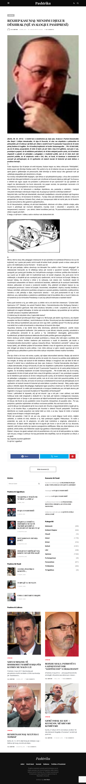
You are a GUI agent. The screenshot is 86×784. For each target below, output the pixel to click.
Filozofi (47, 534)
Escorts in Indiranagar (52, 483)
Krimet (47, 542)
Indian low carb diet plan (53, 512)
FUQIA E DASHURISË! (25, 511)
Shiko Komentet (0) (43, 469)
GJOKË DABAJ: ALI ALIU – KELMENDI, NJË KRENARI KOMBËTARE (58, 723)
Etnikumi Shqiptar (51, 530)
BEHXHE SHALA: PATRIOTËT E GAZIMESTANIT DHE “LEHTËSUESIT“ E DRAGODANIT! (61, 666)
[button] (8, 3)
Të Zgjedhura (49, 570)
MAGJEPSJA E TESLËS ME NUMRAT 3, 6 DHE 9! (27, 498)
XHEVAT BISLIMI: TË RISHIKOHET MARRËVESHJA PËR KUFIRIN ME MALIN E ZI (24, 664)
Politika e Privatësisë (58, 764)
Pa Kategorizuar (50, 558)
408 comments (30, 679)
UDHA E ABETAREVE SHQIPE (28, 595)
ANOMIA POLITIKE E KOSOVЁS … (25, 570)
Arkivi (22, 764)
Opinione (10, 15)
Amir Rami (47, 779)
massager (48, 490)
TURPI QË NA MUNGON (26, 583)
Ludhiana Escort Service (53, 502)
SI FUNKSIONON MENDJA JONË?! (27, 539)
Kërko (39, 484)
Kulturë (47, 546)
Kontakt (38, 764)
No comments (50, 29)
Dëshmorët (48, 526)
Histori (47, 538)
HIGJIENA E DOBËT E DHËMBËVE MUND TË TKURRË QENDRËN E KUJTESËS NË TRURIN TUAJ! (28, 525)
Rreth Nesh (30, 764)
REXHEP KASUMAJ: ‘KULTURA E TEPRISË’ (23, 735)
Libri (46, 550)
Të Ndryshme (49, 566)
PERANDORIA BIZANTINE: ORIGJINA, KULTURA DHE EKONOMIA (58, 504)
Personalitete (49, 562)
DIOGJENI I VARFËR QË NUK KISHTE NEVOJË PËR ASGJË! (28, 552)
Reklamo (46, 764)
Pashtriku (43, 3)
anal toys (48, 496)
